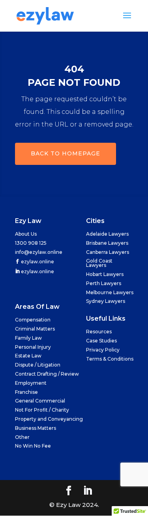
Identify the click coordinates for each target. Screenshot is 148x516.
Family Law (28, 338)
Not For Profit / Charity (42, 410)
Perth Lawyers (103, 283)
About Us (26, 234)
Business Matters (35, 428)
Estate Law (28, 356)
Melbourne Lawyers (109, 292)
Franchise (26, 392)
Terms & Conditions (109, 359)
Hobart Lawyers (105, 274)
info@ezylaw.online (38, 252)
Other (22, 437)
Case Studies (101, 341)
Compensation (33, 320)
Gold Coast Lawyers (99, 263)
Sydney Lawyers (105, 301)
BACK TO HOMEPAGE (65, 153)
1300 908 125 (31, 243)
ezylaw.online (37, 261)
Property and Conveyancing (49, 419)
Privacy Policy (103, 350)
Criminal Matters (35, 329)
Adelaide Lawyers (107, 234)
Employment (31, 383)
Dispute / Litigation (37, 365)
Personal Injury (33, 347)
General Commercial (40, 401)
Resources (99, 332)
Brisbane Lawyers (107, 243)
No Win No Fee (33, 446)
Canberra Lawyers (107, 252)
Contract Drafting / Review (47, 374)
